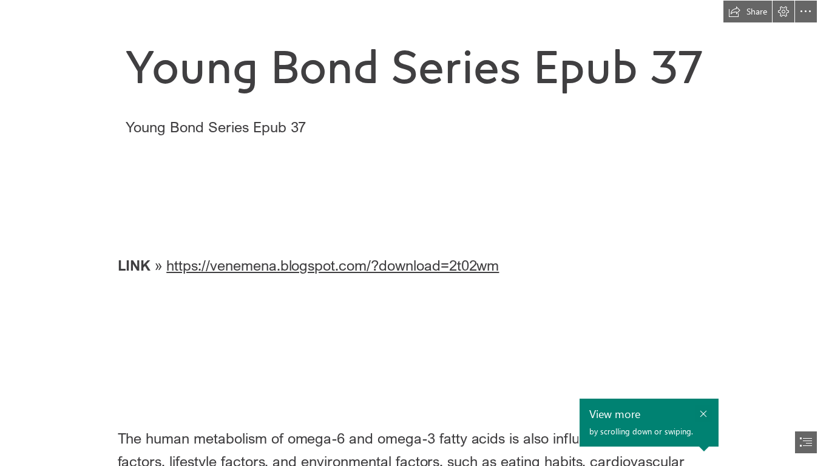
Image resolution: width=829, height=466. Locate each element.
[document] (414, 233)
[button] (747, 11)
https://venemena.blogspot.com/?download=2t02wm (332, 265)
